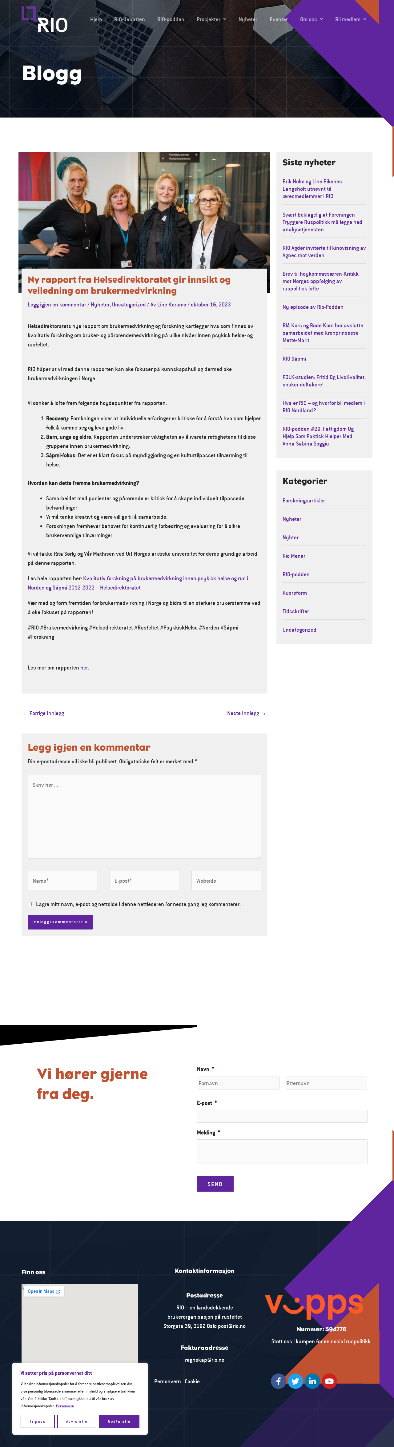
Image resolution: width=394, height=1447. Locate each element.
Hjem (96, 19)
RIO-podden (170, 19)
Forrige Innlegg (43, 713)
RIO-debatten (129, 19)
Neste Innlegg (247, 713)
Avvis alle (76, 1421)
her (84, 667)
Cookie (192, 1381)
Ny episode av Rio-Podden (313, 306)
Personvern (65, 1406)
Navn (205, 1068)
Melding (208, 1132)
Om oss (308, 19)
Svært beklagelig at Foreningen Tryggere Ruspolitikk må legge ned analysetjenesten (322, 222)
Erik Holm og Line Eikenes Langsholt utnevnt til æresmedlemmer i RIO (312, 188)
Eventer (279, 19)
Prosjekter (208, 19)
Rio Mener (294, 555)
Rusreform (295, 592)
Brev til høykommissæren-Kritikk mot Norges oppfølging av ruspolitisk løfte (321, 281)
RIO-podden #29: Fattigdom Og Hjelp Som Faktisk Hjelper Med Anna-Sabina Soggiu (318, 436)
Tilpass (38, 1421)
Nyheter (248, 19)
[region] (80, 1399)
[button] (211, 19)
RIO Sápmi (294, 358)
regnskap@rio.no (204, 1359)
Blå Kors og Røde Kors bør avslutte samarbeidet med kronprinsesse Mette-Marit (323, 332)
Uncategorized (129, 304)
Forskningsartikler (304, 500)
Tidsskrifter (296, 611)
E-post (207, 1102)
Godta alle (119, 1421)
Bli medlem (347, 19)
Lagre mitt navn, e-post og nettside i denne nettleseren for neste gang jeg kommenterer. (138, 904)
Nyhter (291, 537)
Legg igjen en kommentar (57, 304)
